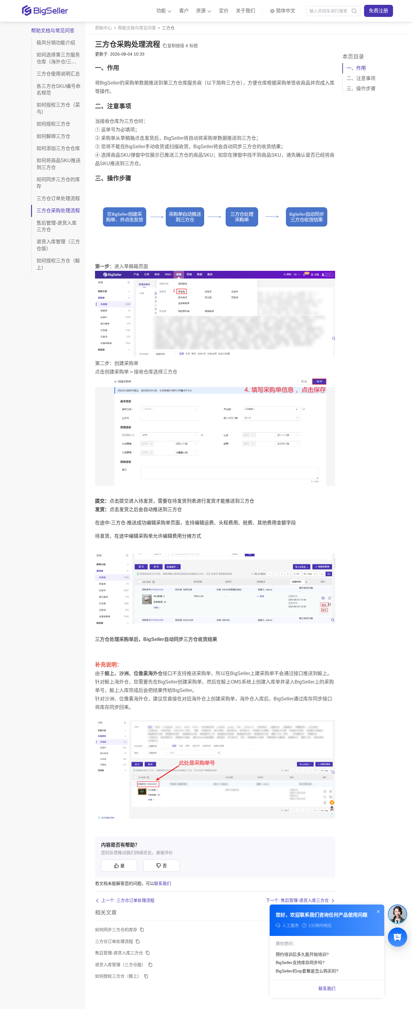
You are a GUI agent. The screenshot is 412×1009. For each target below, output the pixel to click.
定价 (224, 10)
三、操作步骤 (361, 88)
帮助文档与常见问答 (137, 27)
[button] (164, 10)
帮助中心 (103, 27)
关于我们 (245, 10)
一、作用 (356, 68)
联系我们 (162, 883)
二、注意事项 (361, 78)
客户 (184, 10)
